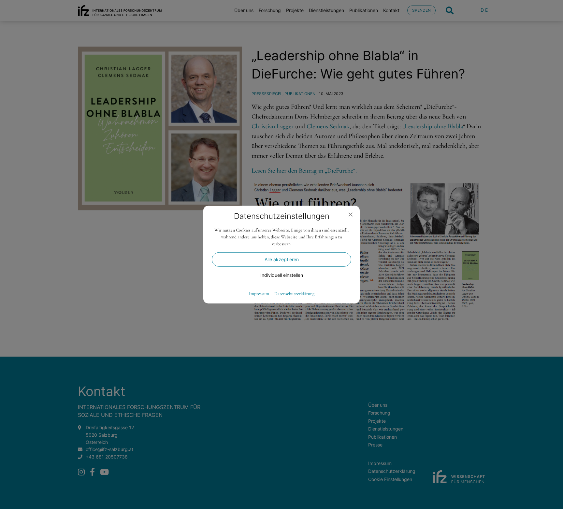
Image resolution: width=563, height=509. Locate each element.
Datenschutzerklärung (294, 293)
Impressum (259, 293)
